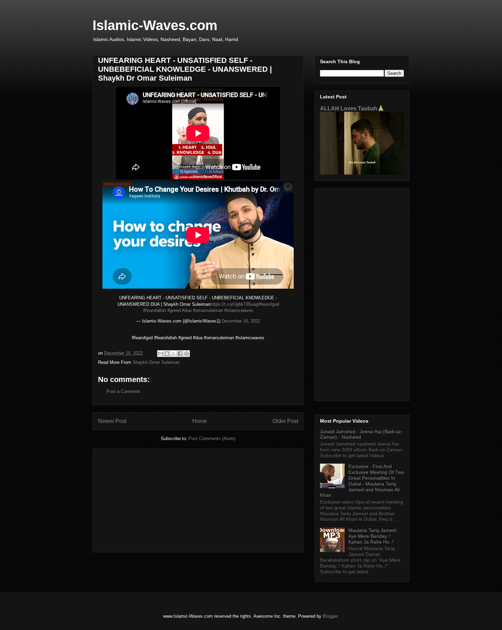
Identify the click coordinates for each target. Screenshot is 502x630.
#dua (187, 310)
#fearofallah (154, 310)
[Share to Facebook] (180, 353)
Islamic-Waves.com (155, 25)
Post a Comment (123, 391)
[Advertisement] (198, 499)
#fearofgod (268, 304)
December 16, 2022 (241, 321)
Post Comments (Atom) (212, 438)
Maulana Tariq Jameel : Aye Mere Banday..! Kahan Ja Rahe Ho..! (373, 536)
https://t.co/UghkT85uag (234, 304)
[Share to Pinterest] (186, 353)
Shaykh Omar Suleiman (156, 362)
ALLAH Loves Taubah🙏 (352, 108)
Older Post (285, 421)
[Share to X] (173, 353)
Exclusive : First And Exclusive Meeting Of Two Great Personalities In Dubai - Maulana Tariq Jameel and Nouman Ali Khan (362, 481)
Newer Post (112, 421)
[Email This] (160, 353)
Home (199, 421)
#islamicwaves (238, 310)
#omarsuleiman (208, 310)
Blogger (330, 616)
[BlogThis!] (167, 353)
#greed (174, 310)
